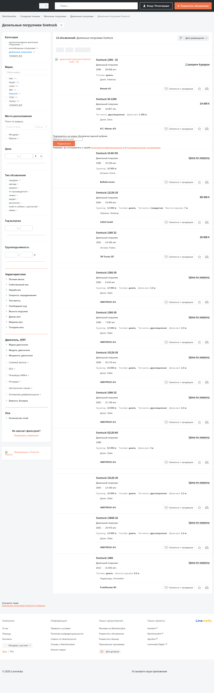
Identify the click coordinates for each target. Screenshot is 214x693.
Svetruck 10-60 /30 (107, 153)
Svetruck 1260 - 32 (107, 60)
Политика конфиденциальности (67, 633)
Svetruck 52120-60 (107, 432)
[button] (199, 89)
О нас (5, 628)
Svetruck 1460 (104, 558)
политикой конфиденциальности (108, 147)
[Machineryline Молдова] (18, 6)
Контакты (7, 639)
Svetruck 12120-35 (107, 192)
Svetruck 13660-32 (107, 518)
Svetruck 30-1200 (106, 99)
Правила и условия (60, 628)
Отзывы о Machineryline (63, 644)
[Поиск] (58, 6)
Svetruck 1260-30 (106, 272)
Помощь (6, 633)
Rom (4, 651)
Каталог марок (58, 649)
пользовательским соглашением (143, 147)
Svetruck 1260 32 (106, 232)
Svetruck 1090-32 (106, 392)
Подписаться (64, 143)
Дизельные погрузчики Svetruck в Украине (23, 605)
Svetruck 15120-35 (107, 352)
